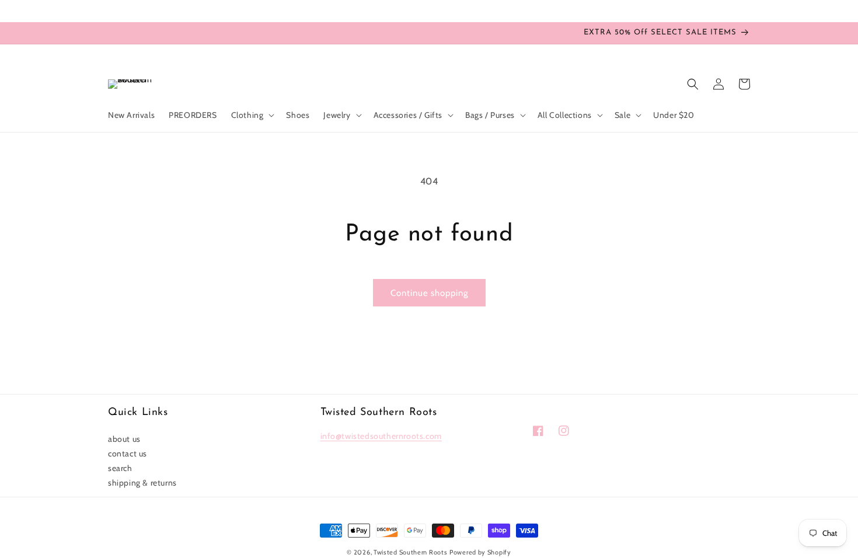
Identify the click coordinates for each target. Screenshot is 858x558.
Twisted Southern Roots (410, 552)
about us (124, 439)
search (120, 468)
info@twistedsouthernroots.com (381, 436)
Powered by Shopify (480, 552)
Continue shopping (429, 293)
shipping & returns (142, 482)
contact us (127, 453)
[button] (252, 115)
